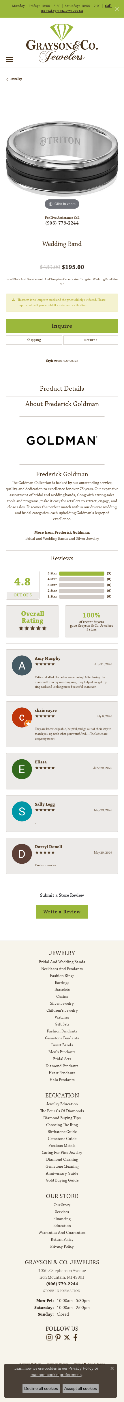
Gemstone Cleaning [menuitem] (62, 1166)
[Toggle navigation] (9, 59)
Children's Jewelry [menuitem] (62, 1010)
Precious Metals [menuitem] (62, 1145)
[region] (62, 154)
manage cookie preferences (56, 1374)
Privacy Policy (62, 1246)
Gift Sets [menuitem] (62, 1024)
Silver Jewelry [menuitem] (62, 1003)
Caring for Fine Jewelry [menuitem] (62, 1152)
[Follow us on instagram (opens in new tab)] (49, 1337)
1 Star (52, 596)
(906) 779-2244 (62, 223)
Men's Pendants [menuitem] (62, 1052)
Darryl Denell (48, 847)
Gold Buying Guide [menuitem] (62, 1180)
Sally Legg (45, 804)
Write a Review (61, 911)
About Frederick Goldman (62, 404)
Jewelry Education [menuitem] (62, 1104)
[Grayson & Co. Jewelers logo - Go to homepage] (62, 43)
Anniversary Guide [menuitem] (62, 1173)
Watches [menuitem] (62, 1017)
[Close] (117, 8)
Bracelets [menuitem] (62, 989)
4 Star (52, 579)
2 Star (52, 591)
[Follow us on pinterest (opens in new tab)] (58, 1337)
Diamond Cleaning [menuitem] (62, 1159)
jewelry (16, 79)
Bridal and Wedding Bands (46, 538)
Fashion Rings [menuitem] (62, 975)
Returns (90, 340)
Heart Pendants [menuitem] (62, 1072)
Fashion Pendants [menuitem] (62, 1031)
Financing (62, 1218)
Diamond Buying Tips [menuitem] (62, 1118)
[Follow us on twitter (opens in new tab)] (66, 1337)
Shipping (34, 340)
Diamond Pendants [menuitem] (62, 1066)
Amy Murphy (48, 658)
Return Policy (62, 1239)
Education (62, 1225)
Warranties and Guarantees (62, 1232)
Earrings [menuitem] (62, 982)
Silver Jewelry (87, 538)
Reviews (62, 558)
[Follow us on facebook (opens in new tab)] (75, 1337)
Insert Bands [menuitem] (62, 1045)
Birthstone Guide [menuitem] (62, 1131)
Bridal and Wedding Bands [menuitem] (62, 962)
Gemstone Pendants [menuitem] (62, 1038)
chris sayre (46, 710)
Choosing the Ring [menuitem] (62, 1124)
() (109, 573)
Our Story (62, 1205)
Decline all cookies (41, 1388)
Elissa (41, 762)
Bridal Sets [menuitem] (62, 1059)
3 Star (52, 585)
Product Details (62, 388)
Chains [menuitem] (62, 996)
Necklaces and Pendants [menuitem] (62, 968)
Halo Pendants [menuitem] (62, 1079)
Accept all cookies (80, 1388)
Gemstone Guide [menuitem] (62, 1138)
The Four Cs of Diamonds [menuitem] (62, 1111)
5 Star (52, 573)
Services (62, 1211)
